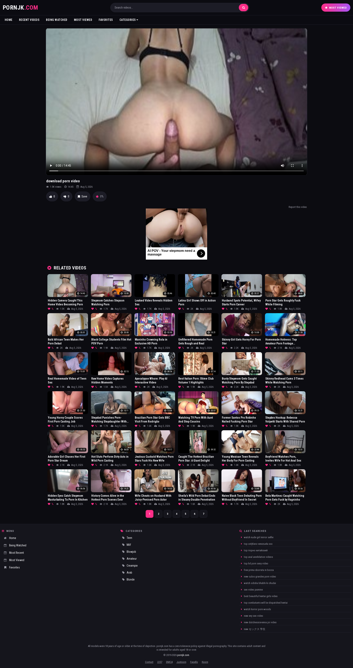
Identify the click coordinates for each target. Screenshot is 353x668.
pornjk (20, 7)
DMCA (169, 662)
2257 (159, 662)
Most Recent (16, 552)
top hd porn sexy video (255, 563)
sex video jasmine (253, 589)
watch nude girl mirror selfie (258, 537)
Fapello (194, 662)
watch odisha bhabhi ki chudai (259, 583)
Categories (128, 19)
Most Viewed (338, 7)
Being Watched (56, 19)
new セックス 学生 (254, 629)
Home (8, 19)
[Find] (243, 7)
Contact (149, 662)
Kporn (205, 662)
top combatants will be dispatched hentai (265, 602)
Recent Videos (29, 19)
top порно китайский (255, 550)
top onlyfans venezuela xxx (258, 543)
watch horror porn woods (257, 609)
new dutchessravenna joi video (260, 622)
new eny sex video (253, 615)
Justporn (181, 662)
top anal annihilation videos (258, 556)
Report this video (298, 206)
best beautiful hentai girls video (260, 596)
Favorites (106, 19)
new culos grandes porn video (259, 576)
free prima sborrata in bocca (258, 570)
